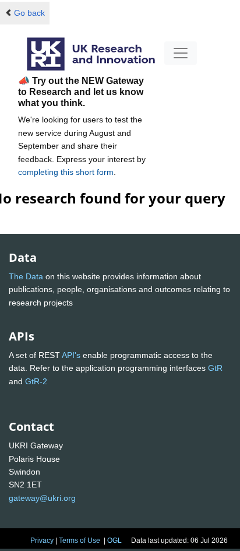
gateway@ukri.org (42, 498)
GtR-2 (36, 381)
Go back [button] (29, 12)
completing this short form (66, 172)
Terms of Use (79, 540)
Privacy (42, 540)
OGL (114, 540)
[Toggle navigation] (180, 53)
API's (71, 355)
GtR (215, 368)
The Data (26, 276)
